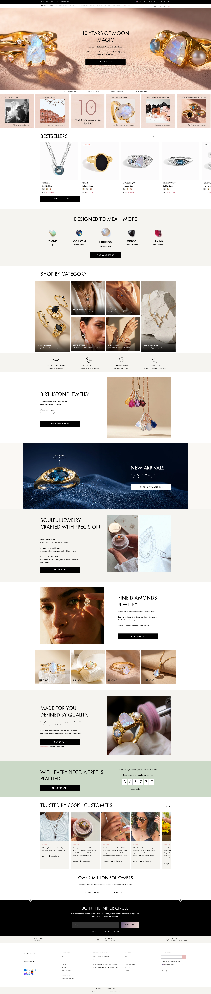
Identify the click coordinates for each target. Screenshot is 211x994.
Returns (64, 967)
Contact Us (167, 1)
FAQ (161, 1)
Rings (92, 6)
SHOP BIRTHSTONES (60, 424)
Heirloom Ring (128, 186)
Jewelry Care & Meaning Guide (70, 973)
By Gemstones (83, 6)
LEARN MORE (60, 569)
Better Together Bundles (131, 962)
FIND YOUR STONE (105, 255)
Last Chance (126, 6)
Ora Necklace (47, 186)
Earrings (108, 6)
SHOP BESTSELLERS (60, 199)
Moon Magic (112, 988)
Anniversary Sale (62, 6)
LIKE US (119, 892)
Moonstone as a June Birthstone (102, 959)
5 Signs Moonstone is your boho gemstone (105, 964)
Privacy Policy (98, 988)
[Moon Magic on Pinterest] (171, 971)
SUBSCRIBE (129, 925)
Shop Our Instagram (130, 973)
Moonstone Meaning (99, 962)
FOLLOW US (93, 892)
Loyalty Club (143, 1)
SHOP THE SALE (105, 62)
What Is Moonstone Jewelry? (101, 956)
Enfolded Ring (87, 186)
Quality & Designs (66, 970)
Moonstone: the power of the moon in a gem (105, 967)
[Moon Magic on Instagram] (167, 971)
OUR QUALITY (60, 742)
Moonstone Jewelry (130, 964)
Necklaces (99, 6)
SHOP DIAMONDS (138, 636)
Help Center (65, 959)
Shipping (64, 964)
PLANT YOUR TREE (60, 788)
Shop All (127, 956)
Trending (73, 6)
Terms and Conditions (68, 978)
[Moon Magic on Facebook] (163, 971)
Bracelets (116, 6)
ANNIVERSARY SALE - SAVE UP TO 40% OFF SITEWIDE (64, 1)
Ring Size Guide (66, 975)
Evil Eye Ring (168, 186)
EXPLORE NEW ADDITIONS (150, 487)
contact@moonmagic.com (174, 961)
